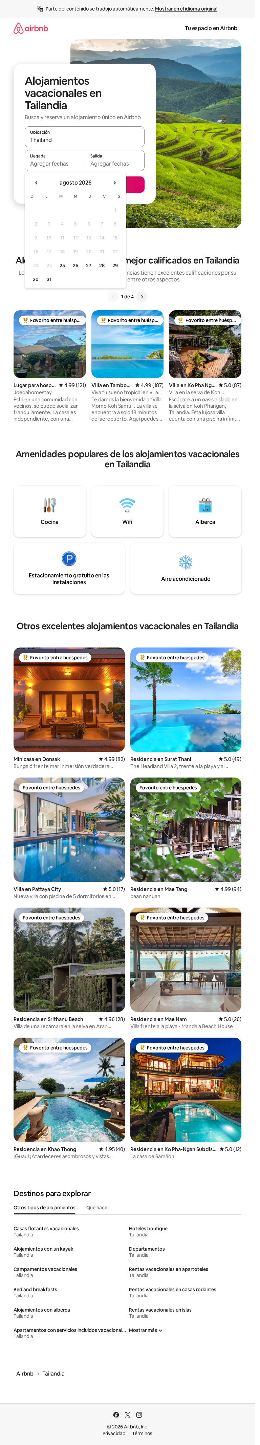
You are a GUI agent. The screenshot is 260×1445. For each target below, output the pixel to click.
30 (36, 279)
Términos (142, 1433)
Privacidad (114, 1433)
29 (115, 265)
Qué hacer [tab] (97, 1208)
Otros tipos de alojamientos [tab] (44, 1208)
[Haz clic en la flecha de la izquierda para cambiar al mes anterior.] (37, 183)
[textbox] (54, 164)
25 (62, 265)
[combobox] (84, 140)
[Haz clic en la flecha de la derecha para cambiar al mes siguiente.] (114, 183)
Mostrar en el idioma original (186, 9)
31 (49, 279)
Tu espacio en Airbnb (211, 28)
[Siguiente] (141, 296)
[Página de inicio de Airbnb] (31, 28)
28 (102, 265)
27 (88, 265)
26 (75, 265)
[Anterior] (113, 296)
